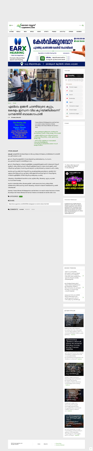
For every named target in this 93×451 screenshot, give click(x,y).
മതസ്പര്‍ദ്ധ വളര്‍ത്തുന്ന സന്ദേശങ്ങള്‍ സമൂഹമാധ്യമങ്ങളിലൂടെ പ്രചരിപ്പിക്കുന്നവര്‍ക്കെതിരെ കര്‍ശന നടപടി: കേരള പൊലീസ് (46, 143)
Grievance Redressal (60, 445)
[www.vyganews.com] (26, 29)
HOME (12, 31)
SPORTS (46, 31)
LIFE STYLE (62, 31)
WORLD (32, 31)
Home (9, 103)
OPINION (71, 31)
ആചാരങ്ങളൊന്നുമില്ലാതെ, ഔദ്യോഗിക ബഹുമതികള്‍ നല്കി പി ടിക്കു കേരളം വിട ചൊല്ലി (47, 132)
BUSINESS (79, 31)
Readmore (73, 334)
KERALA (18, 31)
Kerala (14, 103)
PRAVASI (54, 31)
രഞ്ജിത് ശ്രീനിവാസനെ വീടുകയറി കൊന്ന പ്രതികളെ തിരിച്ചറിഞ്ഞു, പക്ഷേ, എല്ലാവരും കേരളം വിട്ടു (46, 137)
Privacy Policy (58, 443)
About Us (46, 444)
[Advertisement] (46, 11)
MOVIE (39, 31)
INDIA (25, 31)
